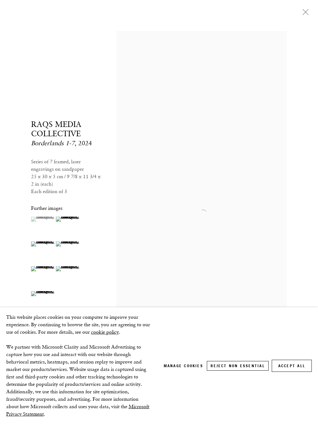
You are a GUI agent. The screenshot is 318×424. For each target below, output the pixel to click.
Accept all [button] (291, 365)
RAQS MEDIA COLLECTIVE (56, 129)
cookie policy (105, 332)
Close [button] (304, 14)
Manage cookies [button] (183, 365)
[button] (42, 219)
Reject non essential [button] (238, 365)
